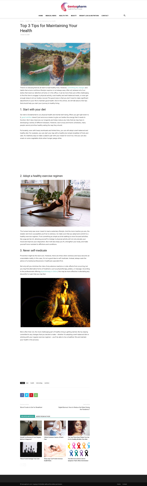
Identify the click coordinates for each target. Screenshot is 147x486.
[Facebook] (22, 395)
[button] (124, 16)
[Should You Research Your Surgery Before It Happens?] (31, 428)
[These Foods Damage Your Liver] (31, 449)
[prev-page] (21, 464)
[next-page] (24, 464)
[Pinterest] (31, 395)
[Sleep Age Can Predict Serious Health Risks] (55, 449)
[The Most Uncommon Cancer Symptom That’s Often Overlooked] (79, 449)
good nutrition (27, 117)
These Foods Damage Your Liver (30, 458)
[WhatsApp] (36, 395)
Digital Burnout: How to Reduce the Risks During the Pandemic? (74, 408)
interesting (39, 383)
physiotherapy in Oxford (49, 271)
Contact (105, 16)
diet (27, 383)
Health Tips (63, 16)
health (32, 383)
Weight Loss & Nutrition (89, 16)
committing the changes (76, 88)
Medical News (51, 16)
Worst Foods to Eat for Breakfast (31, 407)
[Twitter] (27, 395)
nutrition (46, 383)
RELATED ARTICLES (27, 416)
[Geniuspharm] (73, 6)
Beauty (73, 16)
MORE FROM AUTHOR (43, 416)
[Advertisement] (55, 38)
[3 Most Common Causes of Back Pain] (55, 428)
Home (41, 16)
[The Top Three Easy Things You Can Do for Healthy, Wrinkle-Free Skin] (79, 428)
